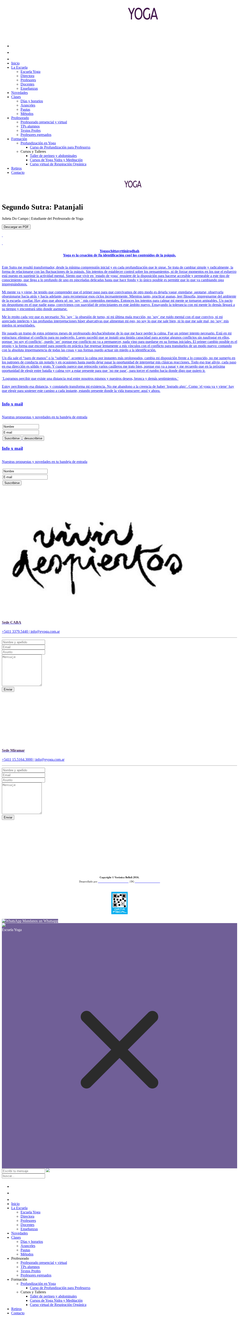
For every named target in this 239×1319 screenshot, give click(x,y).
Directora (27, 76)
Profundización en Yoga (38, 143)
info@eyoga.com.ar (45, 631)
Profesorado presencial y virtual (44, 122)
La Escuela (19, 67)
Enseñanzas (29, 88)
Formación (19, 139)
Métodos (27, 114)
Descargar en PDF (16, 227)
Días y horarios (32, 101)
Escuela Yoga (30, 72)
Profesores (28, 80)
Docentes (27, 84)
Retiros (16, 168)
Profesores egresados (36, 135)
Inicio (15, 63)
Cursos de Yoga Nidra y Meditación (56, 160)
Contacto (18, 172)
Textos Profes (31, 130)
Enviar (8, 689)
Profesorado (20, 118)
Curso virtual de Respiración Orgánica (58, 164)
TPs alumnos (30, 126)
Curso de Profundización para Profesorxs (60, 147)
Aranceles (28, 105)
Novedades (19, 93)
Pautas (25, 109)
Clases (16, 97)
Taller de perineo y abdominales (53, 156)
